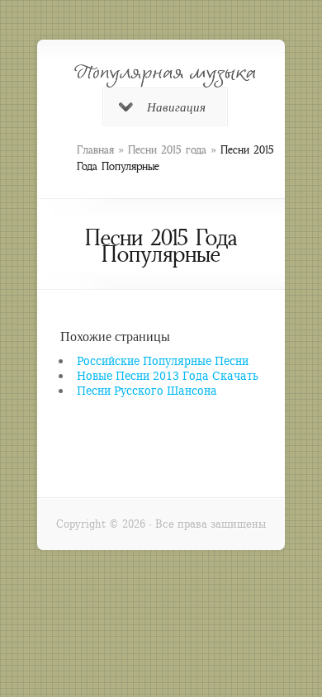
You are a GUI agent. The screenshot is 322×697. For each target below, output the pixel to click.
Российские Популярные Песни (163, 360)
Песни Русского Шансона (147, 390)
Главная (95, 150)
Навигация (176, 106)
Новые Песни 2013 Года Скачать (167, 375)
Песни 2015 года (167, 150)
